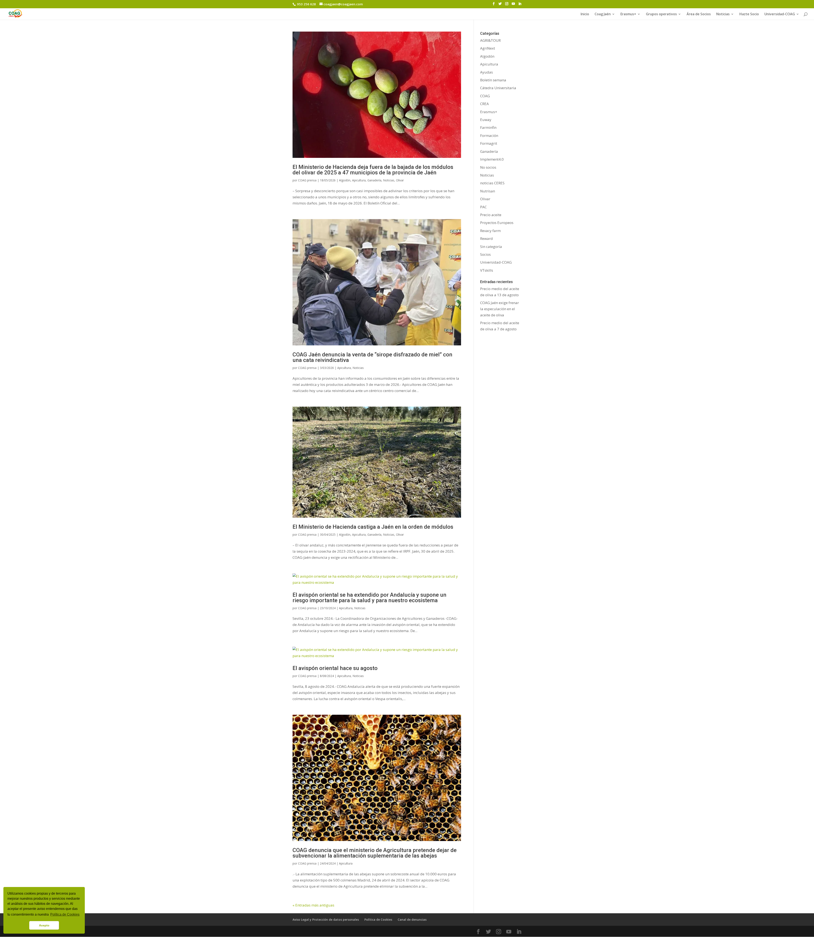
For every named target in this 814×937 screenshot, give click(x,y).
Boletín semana (493, 80)
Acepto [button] (44, 925)
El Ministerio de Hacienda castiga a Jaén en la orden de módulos (373, 527)
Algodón (344, 180)
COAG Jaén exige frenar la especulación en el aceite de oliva (499, 308)
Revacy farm (490, 230)
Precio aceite (490, 214)
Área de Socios (699, 14)
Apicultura (359, 180)
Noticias (388, 180)
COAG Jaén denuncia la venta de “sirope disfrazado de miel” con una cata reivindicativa (372, 357)
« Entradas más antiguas (313, 905)
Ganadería (374, 180)
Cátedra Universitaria (498, 87)
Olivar (400, 180)
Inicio (585, 14)
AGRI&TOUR (490, 40)
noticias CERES (492, 183)
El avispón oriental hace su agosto (335, 668)
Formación (489, 135)
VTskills (486, 270)
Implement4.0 (492, 159)
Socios (485, 254)
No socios (488, 167)
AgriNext (487, 48)
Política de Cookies (378, 920)
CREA (484, 103)
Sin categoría (491, 246)
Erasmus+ (628, 14)
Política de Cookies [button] (64, 914)
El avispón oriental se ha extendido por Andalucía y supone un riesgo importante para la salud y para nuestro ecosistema (369, 597)
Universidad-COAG (779, 14)
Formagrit (488, 143)
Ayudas (486, 72)
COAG (485, 95)
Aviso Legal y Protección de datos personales (326, 920)
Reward (486, 238)
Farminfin (488, 127)
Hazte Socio (749, 14)
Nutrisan (487, 191)
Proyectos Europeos (496, 222)
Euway (485, 119)
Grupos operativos (661, 14)
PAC (483, 206)
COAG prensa (307, 180)
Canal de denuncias (412, 920)
